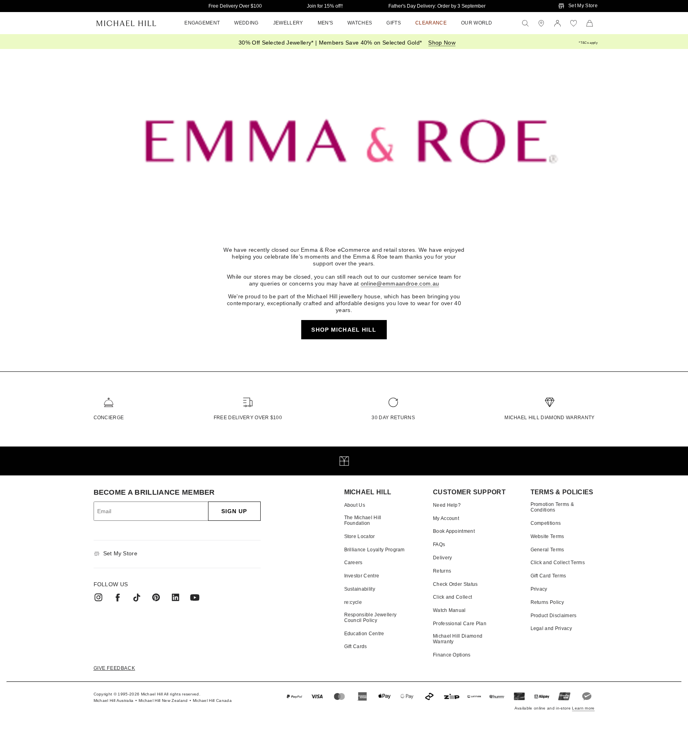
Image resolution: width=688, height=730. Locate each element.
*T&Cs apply (588, 43)
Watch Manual (449, 610)
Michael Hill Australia (114, 700)
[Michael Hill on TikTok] (137, 597)
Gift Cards (355, 646)
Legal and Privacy (551, 628)
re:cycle (353, 602)
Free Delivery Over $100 (235, 6)
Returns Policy (547, 602)
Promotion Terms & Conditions (552, 507)
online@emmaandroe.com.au (400, 283)
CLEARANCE (431, 23)
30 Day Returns (393, 417)
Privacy (539, 589)
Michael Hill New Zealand (163, 700)
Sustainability (359, 589)
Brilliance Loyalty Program (374, 550)
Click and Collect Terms (558, 562)
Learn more (583, 708)
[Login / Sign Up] (557, 23)
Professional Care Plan (459, 623)
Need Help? (447, 505)
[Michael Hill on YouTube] (195, 597)
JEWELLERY (288, 23)
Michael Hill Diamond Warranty (549, 417)
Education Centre (364, 633)
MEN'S (325, 23)
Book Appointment (454, 531)
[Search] (525, 23)
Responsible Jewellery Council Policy (370, 617)
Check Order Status (455, 584)
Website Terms (547, 536)
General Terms (547, 550)
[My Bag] (589, 23)
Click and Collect (452, 597)
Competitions (546, 523)
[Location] (541, 23)
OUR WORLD (476, 23)
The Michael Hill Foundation (363, 520)
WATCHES (359, 23)
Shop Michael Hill (343, 329)
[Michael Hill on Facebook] (117, 597)
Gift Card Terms (548, 576)
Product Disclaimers (554, 615)
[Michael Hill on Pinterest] (156, 597)
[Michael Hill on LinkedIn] (175, 597)
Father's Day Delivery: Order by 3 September (437, 6)
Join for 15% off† (325, 6)
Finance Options (452, 655)
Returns (442, 571)
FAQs (439, 544)
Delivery (442, 558)
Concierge (109, 417)
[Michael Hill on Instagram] (98, 597)
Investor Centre (362, 576)
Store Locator (359, 536)
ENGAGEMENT (202, 23)
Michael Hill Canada (212, 700)
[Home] (126, 23)
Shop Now (441, 42)
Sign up (234, 511)
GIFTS (393, 23)
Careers (353, 562)
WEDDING (246, 23)
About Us (354, 505)
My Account (446, 518)
